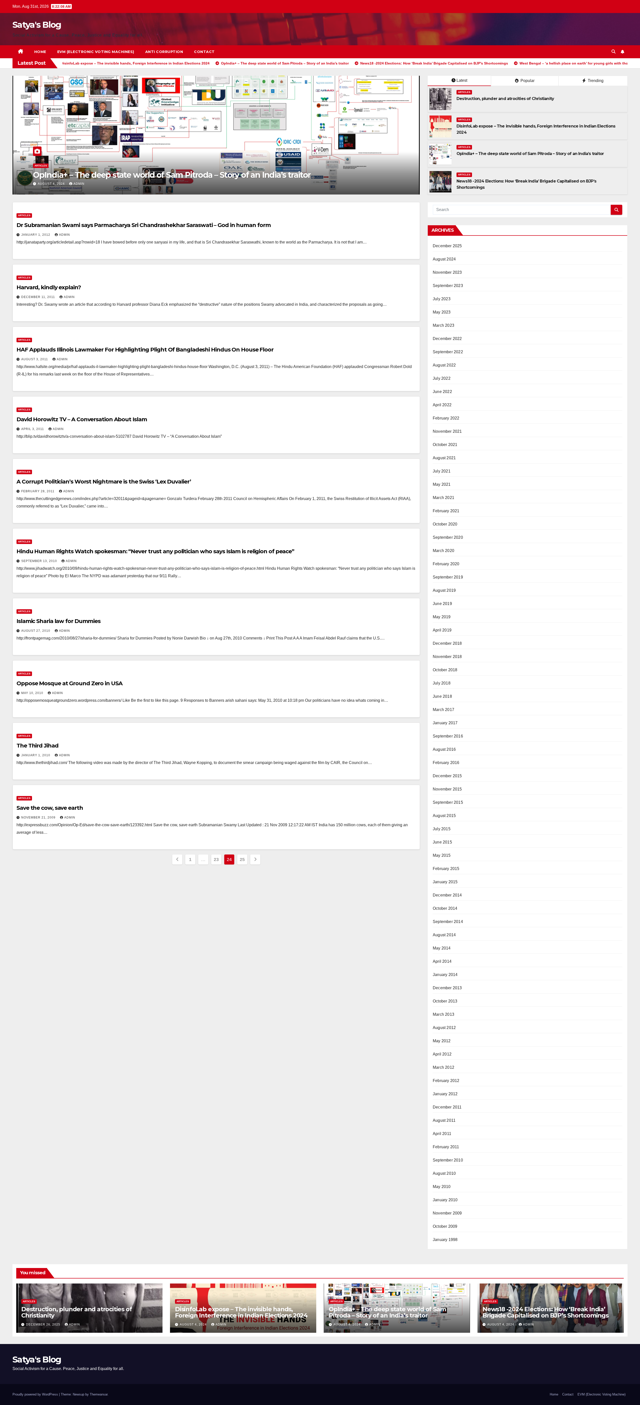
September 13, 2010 (39, 561)
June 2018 (442, 696)
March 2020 (443, 550)
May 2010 (442, 1186)
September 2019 (448, 577)
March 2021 (443, 498)
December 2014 (447, 895)
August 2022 (444, 365)
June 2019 (442, 604)
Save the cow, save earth (49, 807)
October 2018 (445, 670)
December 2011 (447, 1107)
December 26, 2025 (43, 1324)
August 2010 (444, 1173)
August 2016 (444, 749)
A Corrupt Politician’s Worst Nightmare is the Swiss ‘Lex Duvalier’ (103, 481)
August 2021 (444, 458)
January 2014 (445, 974)
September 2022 (448, 352)
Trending (595, 80)
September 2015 (448, 802)
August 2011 (444, 1120)
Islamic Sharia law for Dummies (58, 621)
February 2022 (446, 418)
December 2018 (447, 643)
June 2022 (442, 392)
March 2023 (443, 325)
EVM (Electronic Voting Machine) (602, 1394)
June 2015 (442, 842)
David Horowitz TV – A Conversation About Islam (81, 419)
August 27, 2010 (36, 630)
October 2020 (445, 524)
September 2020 (448, 537)
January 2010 (445, 1200)
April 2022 (442, 405)
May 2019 (442, 617)
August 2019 (444, 590)
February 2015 (446, 868)
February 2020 (446, 564)
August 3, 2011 (35, 359)
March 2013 (443, 1014)
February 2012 (446, 1080)
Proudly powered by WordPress (35, 1394)
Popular (527, 80)
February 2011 (446, 1147)
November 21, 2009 (38, 817)
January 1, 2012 (36, 234)
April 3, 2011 (33, 429)
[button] (614, 52)
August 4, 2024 (52, 184)
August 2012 (444, 1028)
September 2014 (448, 922)
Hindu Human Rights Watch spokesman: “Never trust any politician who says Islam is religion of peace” (155, 551)
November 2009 (447, 1213)
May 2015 (442, 855)
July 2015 (441, 829)
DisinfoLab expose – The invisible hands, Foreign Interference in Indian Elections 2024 (241, 1312)
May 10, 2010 (32, 693)
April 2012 (442, 1054)
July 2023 (441, 299)
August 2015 (444, 816)
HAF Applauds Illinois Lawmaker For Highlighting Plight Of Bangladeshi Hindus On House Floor (145, 349)
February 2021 (446, 511)
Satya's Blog (36, 25)
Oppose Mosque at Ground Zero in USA (69, 683)
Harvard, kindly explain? (48, 287)
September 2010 (448, 1160)
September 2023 (448, 286)
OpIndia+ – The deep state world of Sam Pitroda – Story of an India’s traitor (530, 153)
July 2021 (441, 471)
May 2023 (442, 312)
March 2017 (443, 710)
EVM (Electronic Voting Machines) (95, 52)
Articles (40, 165)
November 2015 (447, 789)
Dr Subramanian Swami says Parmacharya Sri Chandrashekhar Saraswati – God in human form (143, 225)
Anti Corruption (164, 52)
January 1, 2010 (36, 755)
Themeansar (99, 1394)
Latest (461, 80)
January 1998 (445, 1240)
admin (79, 184)
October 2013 (445, 1001)
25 (242, 859)
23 (216, 859)
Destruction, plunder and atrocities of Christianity (505, 98)
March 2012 (443, 1067)
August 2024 (444, 259)
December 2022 (447, 338)
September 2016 (448, 736)
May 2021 (442, 484)
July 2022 (441, 378)
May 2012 (442, 1041)
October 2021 (445, 444)
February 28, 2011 (38, 491)
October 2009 (445, 1226)
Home (40, 52)
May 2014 (442, 948)
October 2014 (445, 908)
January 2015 (445, 882)
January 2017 (445, 723)
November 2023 (447, 272)
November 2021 (447, 431)
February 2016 (446, 762)
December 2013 (447, 988)
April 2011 (442, 1134)
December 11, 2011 (38, 297)
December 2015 (447, 776)
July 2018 (441, 683)
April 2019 (442, 630)
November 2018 (447, 656)
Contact (204, 52)
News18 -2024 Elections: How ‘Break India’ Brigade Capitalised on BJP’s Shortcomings (194, 175)
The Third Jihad (37, 745)
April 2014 (442, 961)
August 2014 (444, 935)
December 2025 (447, 246)
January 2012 (445, 1094)
